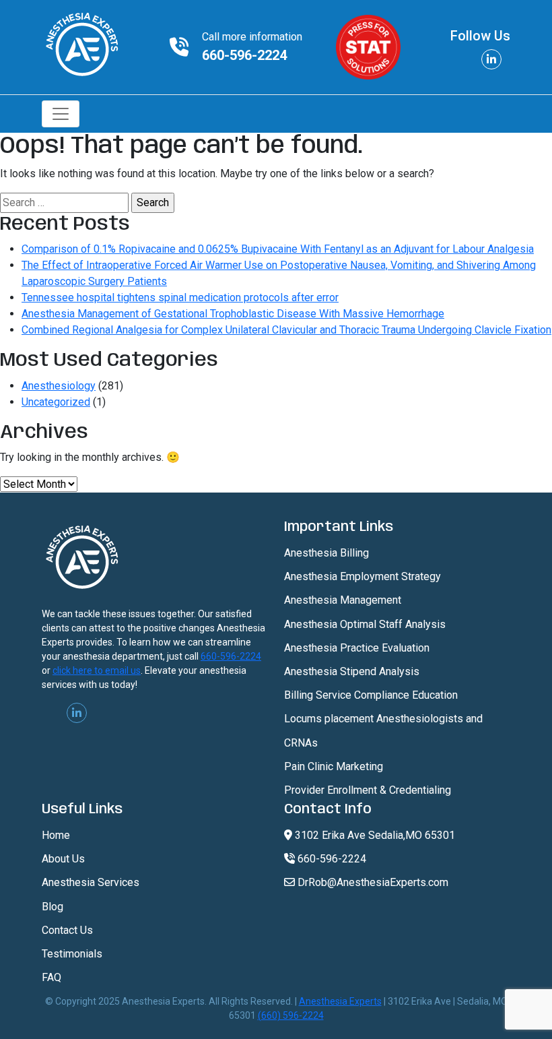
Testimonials (72, 953)
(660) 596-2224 (291, 1015)
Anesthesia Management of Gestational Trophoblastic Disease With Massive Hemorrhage (233, 313)
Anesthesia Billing (326, 552)
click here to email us (97, 670)
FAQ (51, 977)
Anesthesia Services (90, 882)
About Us (63, 858)
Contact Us (67, 930)
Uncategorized (56, 402)
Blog (52, 906)
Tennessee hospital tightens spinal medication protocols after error (180, 297)
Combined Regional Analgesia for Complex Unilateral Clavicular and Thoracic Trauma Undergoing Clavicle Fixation (286, 329)
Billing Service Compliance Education (371, 695)
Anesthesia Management (342, 600)
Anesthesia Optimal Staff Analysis (365, 624)
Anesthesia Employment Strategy (362, 576)
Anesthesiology (59, 385)
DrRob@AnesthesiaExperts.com (371, 882)
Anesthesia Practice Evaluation (356, 647)
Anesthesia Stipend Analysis (351, 671)
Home (56, 835)
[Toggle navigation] (60, 113)
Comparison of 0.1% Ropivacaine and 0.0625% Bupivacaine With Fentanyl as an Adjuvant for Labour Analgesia (278, 249)
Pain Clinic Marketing (333, 766)
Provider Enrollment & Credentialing (367, 790)
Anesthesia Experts (340, 1001)
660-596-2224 (244, 55)
